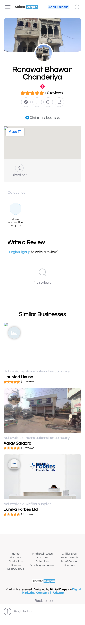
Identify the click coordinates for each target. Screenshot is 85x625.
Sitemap (69, 565)
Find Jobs (16, 557)
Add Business (58, 7)
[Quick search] (77, 7)
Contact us (16, 561)
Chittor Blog (69, 553)
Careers (16, 565)
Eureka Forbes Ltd (21, 509)
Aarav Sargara (17, 443)
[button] (26, 102)
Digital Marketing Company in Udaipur (51, 591)
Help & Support (69, 561)
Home (16, 553)
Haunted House (18, 377)
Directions (19, 175)
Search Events (69, 557)
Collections (43, 561)
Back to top (44, 601)
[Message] (48, 102)
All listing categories (42, 565)
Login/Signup (15, 568)
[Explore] (8, 7)
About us (42, 557)
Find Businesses (42, 553)
